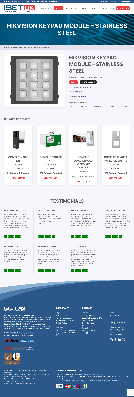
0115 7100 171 (115, 315)
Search (58, 8)
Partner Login (124, 2)
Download (82, 96)
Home (6, 47)
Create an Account (108, 2)
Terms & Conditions (64, 318)
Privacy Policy (61, 315)
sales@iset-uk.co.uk (117, 323)
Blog (111, 8)
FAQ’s (104, 8)
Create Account (88, 82)
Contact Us (123, 8)
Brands (84, 8)
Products (71, 8)
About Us (94, 8)
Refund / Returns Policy (65, 320)
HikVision (78, 92)
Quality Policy (61, 323)
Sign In (73, 82)
